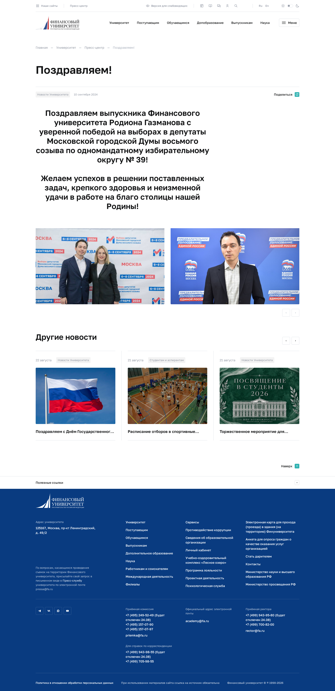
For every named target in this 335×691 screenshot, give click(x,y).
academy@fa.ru (197, 621)
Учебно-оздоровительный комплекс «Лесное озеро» (206, 560)
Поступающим (148, 23)
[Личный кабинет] (227, 6)
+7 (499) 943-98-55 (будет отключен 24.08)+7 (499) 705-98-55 (145, 656)
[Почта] (244, 6)
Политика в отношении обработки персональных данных (74, 682)
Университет (119, 23)
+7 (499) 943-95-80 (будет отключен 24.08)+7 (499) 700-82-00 (265, 619)
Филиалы (133, 584)
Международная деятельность (149, 576)
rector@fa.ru (255, 631)
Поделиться (283, 94)
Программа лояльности (204, 570)
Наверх (286, 466)
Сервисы (192, 522)
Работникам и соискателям (147, 569)
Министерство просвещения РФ (271, 584)
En (267, 5)
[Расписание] (202, 6)
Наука (265, 23)
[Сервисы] (219, 6)
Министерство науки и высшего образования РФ (270, 574)
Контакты (253, 564)
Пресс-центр (79, 5)
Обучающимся (178, 23)
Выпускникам (242, 23)
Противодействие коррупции (208, 530)
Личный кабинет (198, 550)
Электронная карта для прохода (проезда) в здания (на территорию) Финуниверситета (270, 526)
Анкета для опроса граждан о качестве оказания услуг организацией (268, 544)
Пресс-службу (72, 580)
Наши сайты (49, 5)
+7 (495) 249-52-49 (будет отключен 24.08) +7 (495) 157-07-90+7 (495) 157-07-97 (145, 622)
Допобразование (210, 23)
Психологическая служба (205, 586)
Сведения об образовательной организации (209, 540)
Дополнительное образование (149, 553)
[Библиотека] (210, 6)
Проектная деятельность (205, 578)
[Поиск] (236, 6)
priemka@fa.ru (137, 635)
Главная (42, 47)
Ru (260, 5)
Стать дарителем (259, 556)
